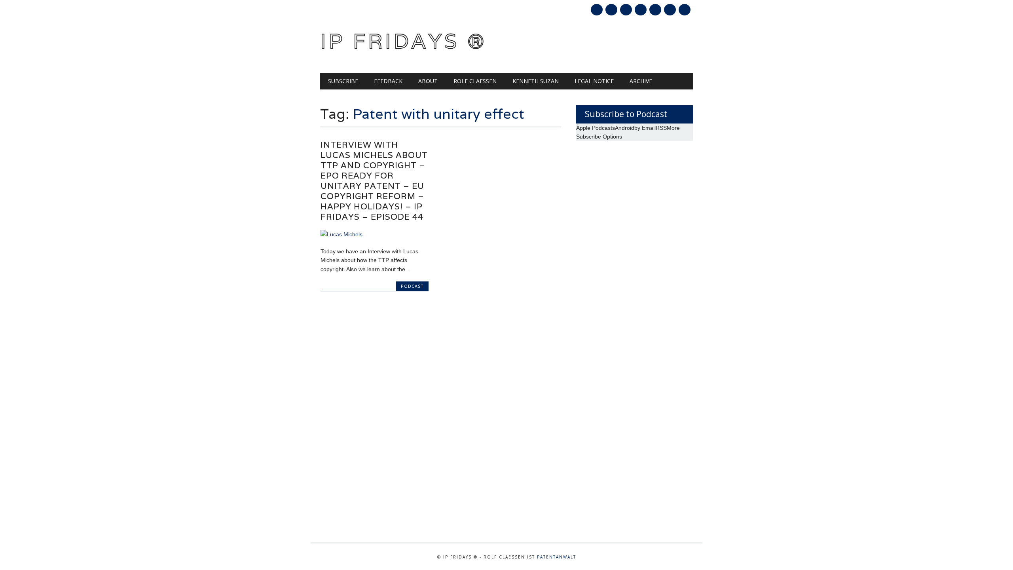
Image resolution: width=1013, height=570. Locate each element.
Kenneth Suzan (535, 81)
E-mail (671, 10)
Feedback (388, 81)
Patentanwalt (556, 557)
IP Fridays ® (403, 41)
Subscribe (343, 81)
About (428, 81)
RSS (655, 9)
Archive (641, 81)
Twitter (611, 9)
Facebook (597, 9)
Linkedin (641, 9)
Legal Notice (594, 81)
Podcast (412, 286)
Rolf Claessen (475, 81)
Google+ (626, 9)
